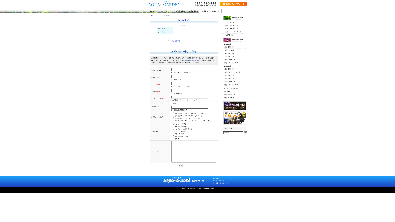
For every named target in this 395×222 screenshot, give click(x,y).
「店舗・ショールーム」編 (232, 32)
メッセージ (155, 152)
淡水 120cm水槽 (229, 59)
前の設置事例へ (177, 41)
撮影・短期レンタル (230, 94)
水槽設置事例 (193, 11)
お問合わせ (215, 11)
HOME (152, 11)
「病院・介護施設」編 (231, 25)
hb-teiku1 (183, 20)
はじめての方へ (164, 11)
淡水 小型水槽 (229, 47)
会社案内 (205, 11)
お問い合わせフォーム (235, 4)
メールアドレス (156, 98)
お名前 (153, 77)
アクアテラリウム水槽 (231, 88)
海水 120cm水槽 (229, 81)
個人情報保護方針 (190, 60)
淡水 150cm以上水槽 (231, 63)
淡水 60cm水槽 (229, 53)
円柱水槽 (227, 91)
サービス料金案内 (179, 11)
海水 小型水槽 (229, 69)
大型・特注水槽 (229, 98)
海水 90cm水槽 (229, 78)
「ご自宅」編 (228, 35)
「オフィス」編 (229, 22)
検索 (245, 133)
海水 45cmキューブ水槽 (232, 72)
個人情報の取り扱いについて (222, 183)
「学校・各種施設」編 (231, 28)
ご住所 (155, 107)
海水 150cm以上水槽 (231, 85)
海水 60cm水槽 (229, 75)
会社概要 (216, 178)
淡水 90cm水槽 (229, 56)
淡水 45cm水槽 (229, 50)
